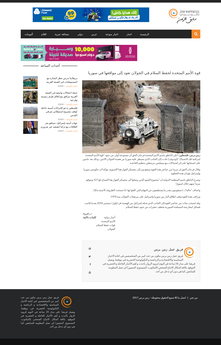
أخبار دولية (109, 217)
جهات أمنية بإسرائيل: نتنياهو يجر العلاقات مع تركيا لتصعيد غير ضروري (59, 124)
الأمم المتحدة (108, 221)
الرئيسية (144, 34)
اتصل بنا (182, 297)
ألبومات (29, 34)
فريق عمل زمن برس (168, 249)
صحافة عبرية (62, 34)
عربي (94, 34)
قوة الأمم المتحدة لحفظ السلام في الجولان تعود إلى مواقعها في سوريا (144, 72)
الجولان (111, 228)
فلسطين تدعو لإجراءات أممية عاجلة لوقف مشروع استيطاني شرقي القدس (59, 111)
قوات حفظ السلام (105, 224)
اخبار (129, 34)
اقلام (43, 34)
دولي (80, 34)
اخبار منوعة (111, 34)
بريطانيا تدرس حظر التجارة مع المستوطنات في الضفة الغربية (61, 79)
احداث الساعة (71, 86)
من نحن (193, 297)
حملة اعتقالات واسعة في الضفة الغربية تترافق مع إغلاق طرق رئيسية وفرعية (59, 96)
